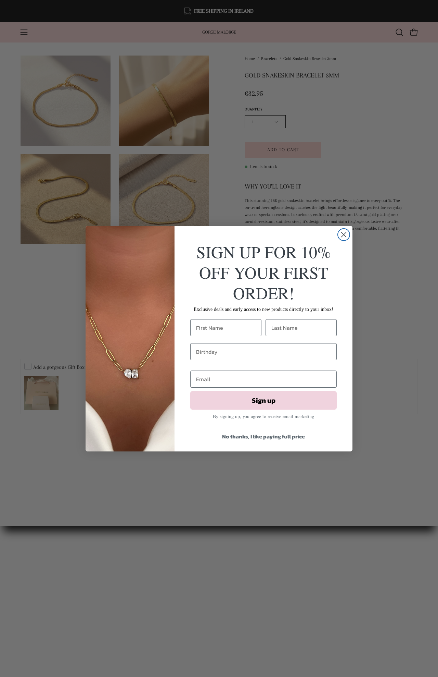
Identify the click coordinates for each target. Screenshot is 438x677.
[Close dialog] (344, 235)
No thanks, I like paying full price (263, 436)
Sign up (263, 400)
